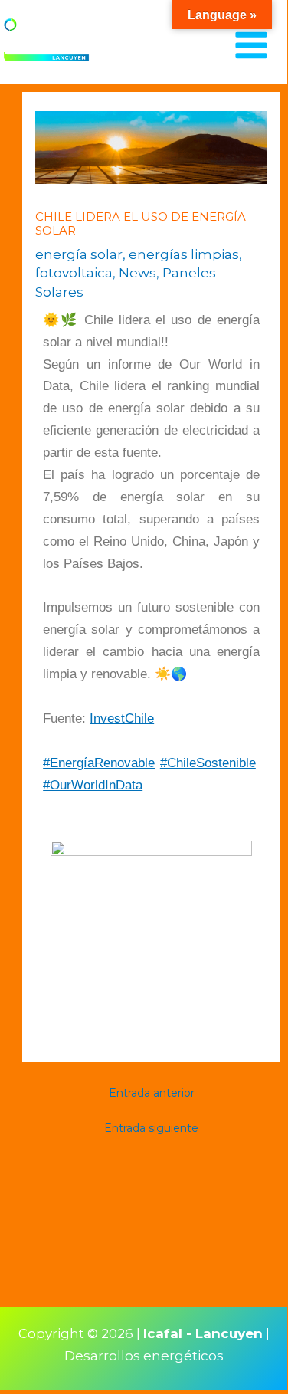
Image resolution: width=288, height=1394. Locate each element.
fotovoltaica (74, 272)
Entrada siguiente (151, 1128)
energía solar (79, 254)
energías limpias (184, 254)
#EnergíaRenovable (99, 763)
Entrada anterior (152, 1092)
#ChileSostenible (208, 763)
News (137, 272)
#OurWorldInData (92, 785)
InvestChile (122, 718)
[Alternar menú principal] (252, 46)
